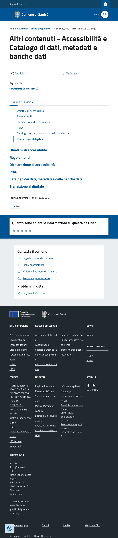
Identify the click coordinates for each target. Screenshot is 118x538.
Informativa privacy (71, 386)
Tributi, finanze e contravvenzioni (72, 352)
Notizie (90, 335)
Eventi (90, 360)
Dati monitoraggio (19, 525)
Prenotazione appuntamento (71, 426)
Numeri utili (15, 446)
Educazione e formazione (46, 367)
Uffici (12, 369)
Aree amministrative (20, 335)
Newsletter (92, 390)
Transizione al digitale (27, 186)
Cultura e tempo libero (46, 357)
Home (13, 28)
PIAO (13, 171)
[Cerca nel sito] (103, 14)
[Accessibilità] (9, 528)
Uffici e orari (16, 441)
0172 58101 (16, 405)
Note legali (66, 391)
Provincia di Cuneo (44, 391)
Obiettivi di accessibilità (28, 150)
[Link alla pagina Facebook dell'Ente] (88, 386)
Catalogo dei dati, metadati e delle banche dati (46, 179)
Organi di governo (19, 350)
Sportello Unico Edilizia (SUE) (46, 418)
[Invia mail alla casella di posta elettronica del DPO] (18, 467)
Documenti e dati (18, 340)
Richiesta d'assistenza (71, 434)
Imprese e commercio (72, 335)
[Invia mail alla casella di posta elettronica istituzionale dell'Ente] (20, 420)
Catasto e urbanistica (46, 350)
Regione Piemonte (18, 4)
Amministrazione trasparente (34, 28)
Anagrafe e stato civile (46, 337)
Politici (13, 364)
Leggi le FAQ (67, 413)
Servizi (45, 525)
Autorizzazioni (42, 345)
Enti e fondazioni (18, 345)
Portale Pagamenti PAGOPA (45, 408)
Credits (66, 525)
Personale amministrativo (20, 357)
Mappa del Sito (92, 525)
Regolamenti (20, 157)
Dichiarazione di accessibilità (32, 164)
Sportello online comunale (45, 398)
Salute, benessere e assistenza (72, 342)
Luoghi (90, 355)
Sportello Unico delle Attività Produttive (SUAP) (46, 430)
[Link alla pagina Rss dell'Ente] (94, 386)
